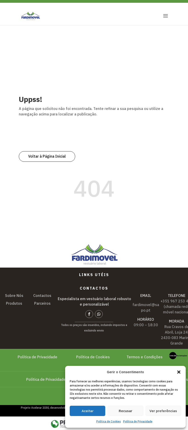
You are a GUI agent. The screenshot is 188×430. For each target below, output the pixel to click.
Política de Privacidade (137, 421)
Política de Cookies (108, 421)
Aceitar (88, 411)
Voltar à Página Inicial (47, 156)
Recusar (125, 411)
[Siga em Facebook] (89, 314)
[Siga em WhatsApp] (99, 314)
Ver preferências (163, 411)
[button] (179, 372)
